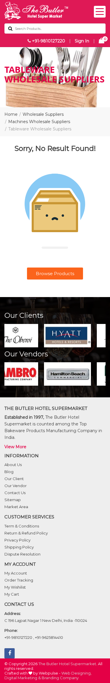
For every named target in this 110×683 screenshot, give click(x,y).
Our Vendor (15, 485)
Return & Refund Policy (26, 533)
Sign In (82, 41)
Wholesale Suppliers (43, 114)
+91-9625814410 (49, 637)
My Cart (11, 594)
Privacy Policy (17, 540)
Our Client (14, 478)
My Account (15, 573)
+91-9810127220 (48, 41)
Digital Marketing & (22, 677)
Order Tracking (18, 580)
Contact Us (15, 492)
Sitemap (12, 499)
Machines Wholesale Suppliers (39, 121)
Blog (8, 471)
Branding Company (60, 677)
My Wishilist (15, 587)
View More (15, 446)
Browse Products (55, 273)
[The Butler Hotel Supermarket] (55, 10)
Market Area (16, 506)
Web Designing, (76, 673)
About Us (13, 464)
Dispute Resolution (22, 554)
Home (11, 114)
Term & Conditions (21, 526)
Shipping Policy (19, 547)
